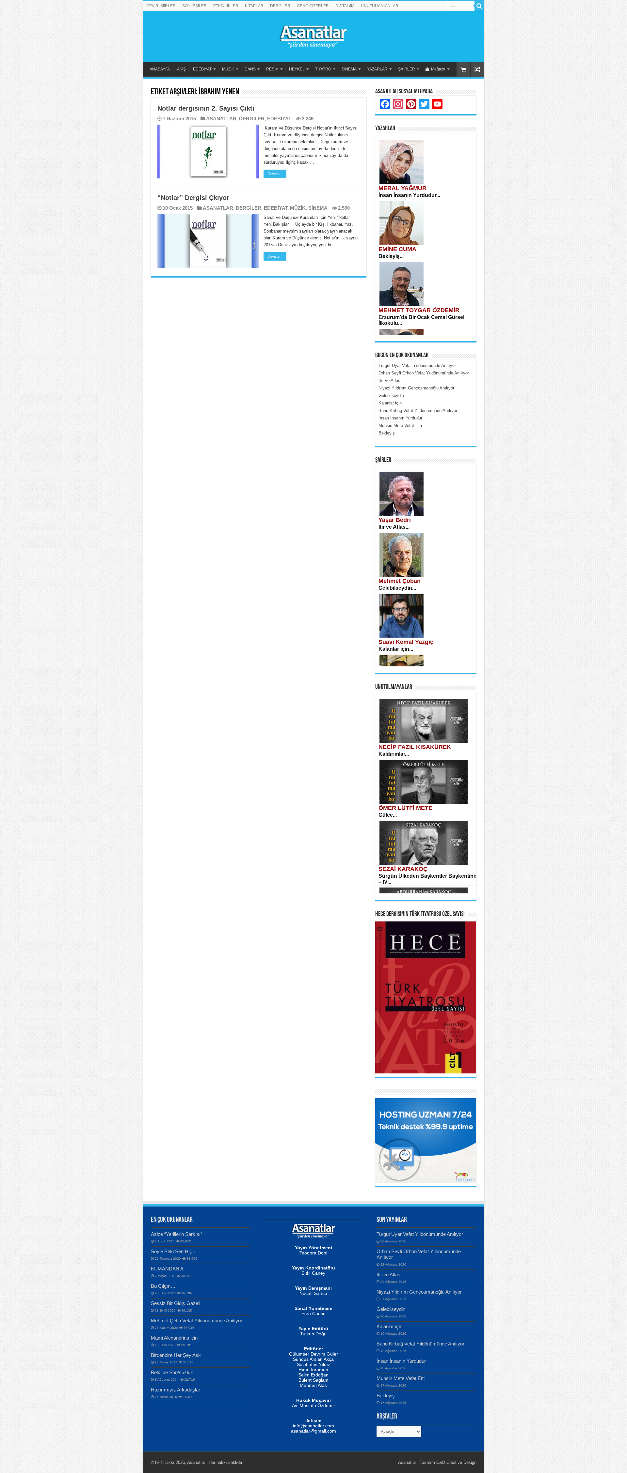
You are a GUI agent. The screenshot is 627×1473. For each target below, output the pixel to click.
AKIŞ (181, 69)
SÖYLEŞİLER (194, 6)
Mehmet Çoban (399, 581)
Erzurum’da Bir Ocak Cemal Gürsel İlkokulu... (421, 320)
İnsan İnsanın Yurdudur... (409, 195)
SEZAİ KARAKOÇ (402, 869)
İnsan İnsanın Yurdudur (401, 1361)
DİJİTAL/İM (344, 6)
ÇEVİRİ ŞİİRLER (161, 6)
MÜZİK (228, 69)
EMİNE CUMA (397, 249)
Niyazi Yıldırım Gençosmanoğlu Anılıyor (419, 1292)
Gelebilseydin (391, 1309)
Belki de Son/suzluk (172, 1372)
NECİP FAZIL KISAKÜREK (414, 747)
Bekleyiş (386, 1395)
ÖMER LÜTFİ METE (405, 808)
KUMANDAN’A (167, 1268)
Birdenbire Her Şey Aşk (176, 1355)
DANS (250, 69)
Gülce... (387, 815)
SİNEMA (349, 69)
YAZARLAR (377, 69)
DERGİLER (280, 6)
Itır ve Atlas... (394, 527)
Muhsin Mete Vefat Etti (401, 1378)
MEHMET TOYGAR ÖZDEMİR (418, 310)
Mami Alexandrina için (174, 1338)
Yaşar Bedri (394, 520)
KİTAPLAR (254, 6)
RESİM (272, 69)
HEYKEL (297, 69)
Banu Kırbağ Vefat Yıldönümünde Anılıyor (420, 1343)
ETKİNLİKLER (225, 6)
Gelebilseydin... (397, 588)
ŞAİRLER (406, 69)
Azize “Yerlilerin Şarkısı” (176, 1234)
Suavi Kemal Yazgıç (405, 642)
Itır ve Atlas (388, 1274)
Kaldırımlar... (393, 754)
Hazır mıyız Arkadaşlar (175, 1389)
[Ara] (479, 6)
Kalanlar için (389, 1326)
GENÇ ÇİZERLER (313, 6)
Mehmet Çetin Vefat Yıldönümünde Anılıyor (196, 1320)
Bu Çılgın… (163, 1286)
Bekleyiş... (391, 256)
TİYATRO (323, 69)
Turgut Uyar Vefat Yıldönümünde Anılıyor (420, 1234)
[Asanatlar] (313, 35)
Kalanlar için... (395, 649)
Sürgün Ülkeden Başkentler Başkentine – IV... (427, 879)
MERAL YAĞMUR (402, 188)
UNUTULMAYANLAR (379, 6)
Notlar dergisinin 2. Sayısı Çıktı (205, 108)
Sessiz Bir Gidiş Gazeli (175, 1303)
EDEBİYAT (202, 69)
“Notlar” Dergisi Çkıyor (193, 197)
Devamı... (274, 174)
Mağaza (438, 69)
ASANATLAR (221, 118)
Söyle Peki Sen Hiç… (174, 1251)
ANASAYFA (160, 69)
